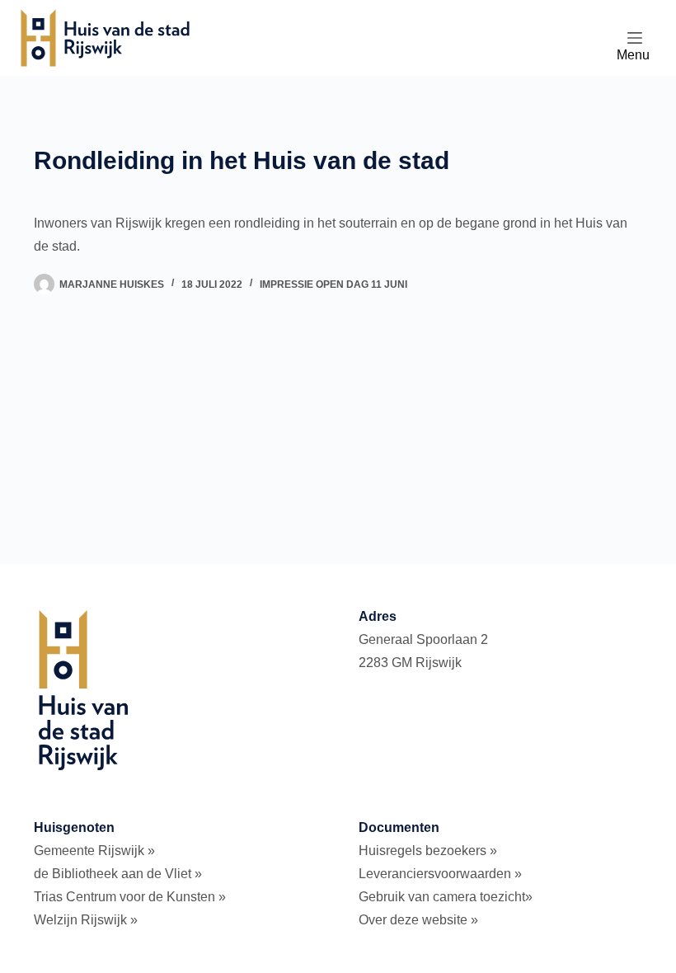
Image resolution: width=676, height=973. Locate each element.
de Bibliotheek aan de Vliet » (118, 874)
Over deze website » (418, 920)
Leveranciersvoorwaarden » (440, 874)
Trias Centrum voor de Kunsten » (130, 897)
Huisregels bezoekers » (428, 851)
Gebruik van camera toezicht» (446, 897)
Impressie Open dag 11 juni (333, 284)
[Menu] (634, 38)
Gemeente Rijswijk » (94, 851)
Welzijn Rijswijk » (86, 920)
